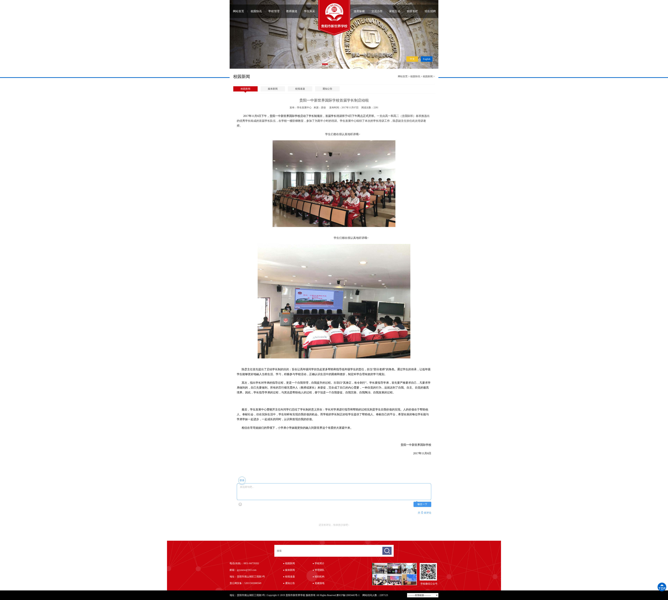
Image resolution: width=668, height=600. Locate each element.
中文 (412, 59)
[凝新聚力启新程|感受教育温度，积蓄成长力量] (409, 564)
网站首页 (238, 11)
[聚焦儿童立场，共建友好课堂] (409, 575)
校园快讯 (415, 76)
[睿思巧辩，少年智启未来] (394, 575)
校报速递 (300, 88)
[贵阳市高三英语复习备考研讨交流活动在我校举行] (379, 575)
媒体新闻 (273, 88)
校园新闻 (428, 76)
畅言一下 (422, 504)
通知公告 (327, 88)
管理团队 (319, 570)
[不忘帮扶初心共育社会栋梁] (379, 564)
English (426, 59)
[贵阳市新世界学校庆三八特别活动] (394, 564)
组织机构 (319, 576)
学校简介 (319, 563)
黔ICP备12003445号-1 (348, 595)
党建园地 (319, 583)
